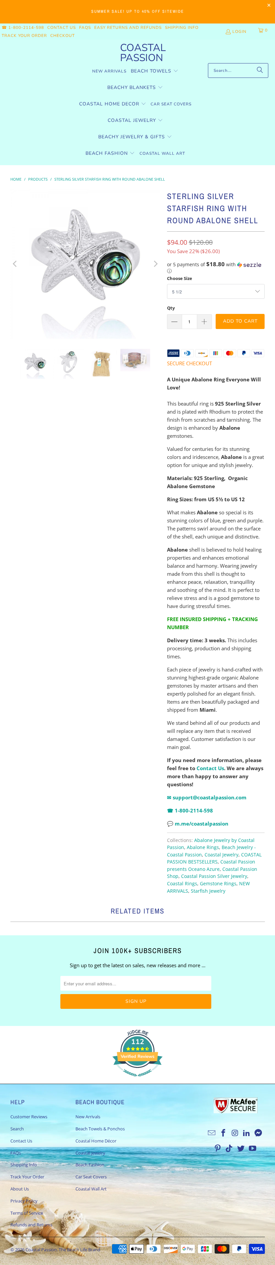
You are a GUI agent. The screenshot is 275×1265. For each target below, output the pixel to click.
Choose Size (179, 278)
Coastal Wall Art (91, 1189)
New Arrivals (87, 1117)
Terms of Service (26, 1213)
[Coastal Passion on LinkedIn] (247, 1133)
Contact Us (61, 27)
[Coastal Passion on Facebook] (224, 1133)
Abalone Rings (203, 847)
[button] (154, 71)
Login (239, 31)
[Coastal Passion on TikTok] (229, 1148)
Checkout (62, 35)
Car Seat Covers (91, 1177)
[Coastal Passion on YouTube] (253, 1148)
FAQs (85, 27)
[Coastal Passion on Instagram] (235, 1133)
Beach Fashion (89, 1165)
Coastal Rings (182, 884)
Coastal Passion (41, 1250)
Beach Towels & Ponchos (100, 1129)
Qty (171, 308)
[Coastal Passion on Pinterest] (218, 1148)
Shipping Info (182, 27)
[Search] (260, 70)
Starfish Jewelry (208, 891)
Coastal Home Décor (95, 1141)
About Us (19, 1189)
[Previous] (15, 264)
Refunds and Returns (31, 1225)
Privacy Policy (24, 1201)
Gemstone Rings (218, 884)
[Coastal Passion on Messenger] (259, 1133)
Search (17, 1129)
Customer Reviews (28, 1117)
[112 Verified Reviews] (137, 1079)
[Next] (155, 264)
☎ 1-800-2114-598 (23, 27)
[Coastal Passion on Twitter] (241, 1148)
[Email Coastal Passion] (212, 1133)
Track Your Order (24, 35)
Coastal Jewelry (221, 855)
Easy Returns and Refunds (128, 27)
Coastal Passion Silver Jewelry (214, 876)
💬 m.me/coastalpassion (197, 823)
